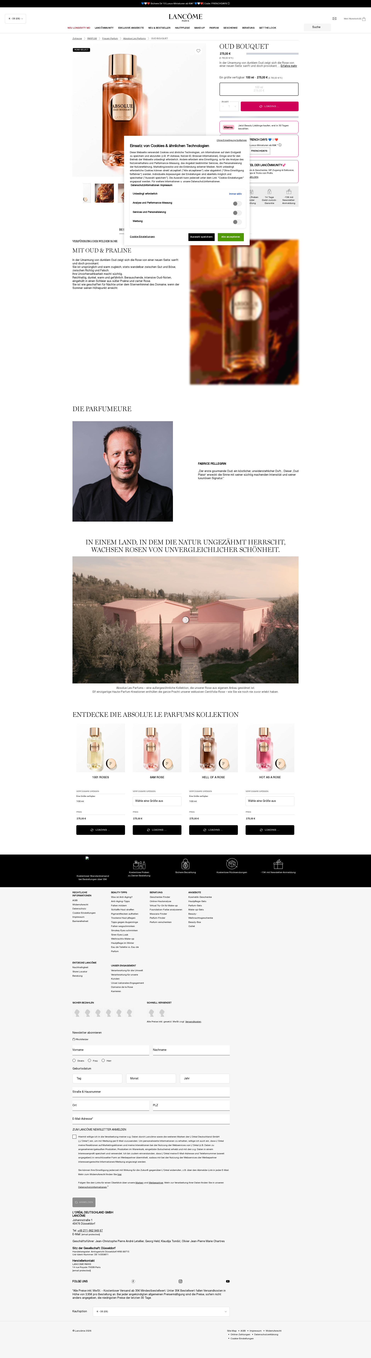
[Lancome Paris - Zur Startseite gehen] (185, 17)
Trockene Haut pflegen (123, 918)
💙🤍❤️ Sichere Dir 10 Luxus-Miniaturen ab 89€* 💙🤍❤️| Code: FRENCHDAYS (184, 4)
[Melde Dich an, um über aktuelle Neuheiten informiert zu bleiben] (334, 19)
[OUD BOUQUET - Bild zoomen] (139, 110)
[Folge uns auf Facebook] (133, 1281)
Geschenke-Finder (160, 897)
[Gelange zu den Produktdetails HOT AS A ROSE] (270, 748)
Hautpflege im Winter (122, 943)
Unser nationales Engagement (127, 983)
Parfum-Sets (195, 906)
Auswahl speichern (201, 237)
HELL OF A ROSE (213, 777)
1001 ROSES (100, 777)
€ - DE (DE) (14, 19)
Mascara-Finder (158, 914)
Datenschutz (79, 909)
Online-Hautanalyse (160, 901)
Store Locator (79, 972)
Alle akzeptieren (230, 237)
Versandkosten (193, 1022)
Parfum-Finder (157, 918)
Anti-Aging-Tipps (120, 901)
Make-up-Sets (196, 910)
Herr (109, 1061)
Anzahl (225, 102)
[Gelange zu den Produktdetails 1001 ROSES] (100, 748)
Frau (95, 1061)
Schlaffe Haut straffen (122, 910)
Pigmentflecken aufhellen (124, 914)
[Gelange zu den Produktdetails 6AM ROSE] (157, 748)
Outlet (191, 926)
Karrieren (116, 991)
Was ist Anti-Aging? (122, 897)
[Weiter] (210, 110)
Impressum (78, 917)
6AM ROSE (157, 777)
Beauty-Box (194, 922)
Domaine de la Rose (122, 987)
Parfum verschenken (161, 922)
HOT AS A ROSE (270, 777)
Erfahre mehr (289, 66)
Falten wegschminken (123, 926)
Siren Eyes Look (119, 935)
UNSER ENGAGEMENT (123, 966)
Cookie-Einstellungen (84, 913)
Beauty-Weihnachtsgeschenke (200, 916)
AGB (74, 900)
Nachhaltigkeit (80, 967)
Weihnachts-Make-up (122, 939)
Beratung (77, 976)
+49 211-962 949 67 (90, 1231)
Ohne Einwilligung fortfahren (232, 140)
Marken (139, 1183)
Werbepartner (156, 1183)
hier (119, 1174)
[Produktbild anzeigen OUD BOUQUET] (104, 193)
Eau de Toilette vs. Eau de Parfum (125, 949)
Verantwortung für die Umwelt (127, 970)
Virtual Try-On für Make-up (164, 906)
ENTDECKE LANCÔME (84, 963)
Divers (80, 1061)
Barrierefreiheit (80, 921)
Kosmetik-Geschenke (200, 897)
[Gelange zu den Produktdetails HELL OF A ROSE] (213, 748)
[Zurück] (68, 110)
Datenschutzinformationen (92, 1187)
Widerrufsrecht (80, 905)
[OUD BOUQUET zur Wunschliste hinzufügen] (198, 51)
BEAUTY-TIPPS (119, 892)
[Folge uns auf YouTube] (228, 1281)
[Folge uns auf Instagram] (180, 1281)
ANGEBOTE (194, 892)
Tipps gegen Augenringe (124, 922)
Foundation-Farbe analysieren (166, 910)
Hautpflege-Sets (197, 901)
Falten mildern (119, 906)
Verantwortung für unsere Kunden (124, 977)
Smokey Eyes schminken (124, 930)
